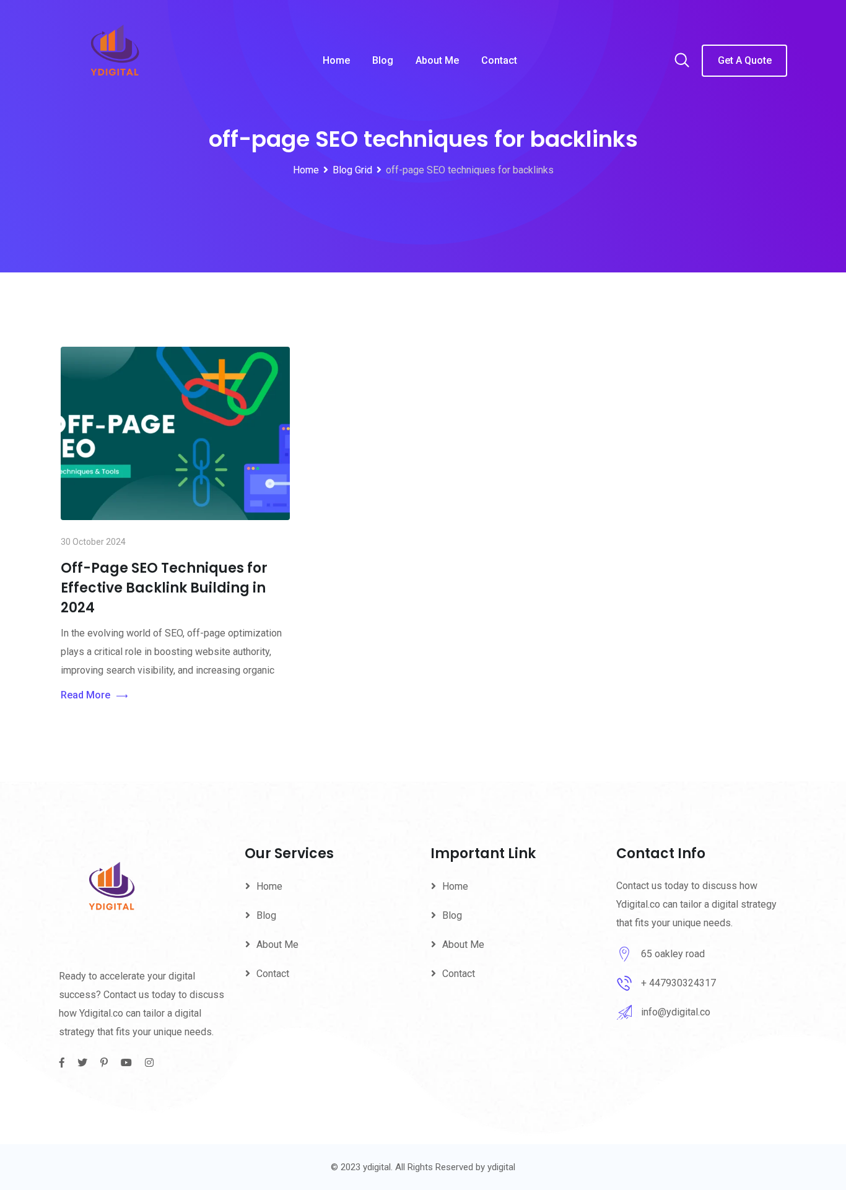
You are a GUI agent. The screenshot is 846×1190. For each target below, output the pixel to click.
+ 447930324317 (678, 983)
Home (336, 60)
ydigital (501, 1167)
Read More (85, 695)
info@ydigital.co (675, 1012)
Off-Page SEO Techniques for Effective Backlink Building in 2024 (164, 587)
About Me (437, 60)
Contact (499, 60)
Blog (382, 60)
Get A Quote (745, 60)
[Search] (681, 61)
